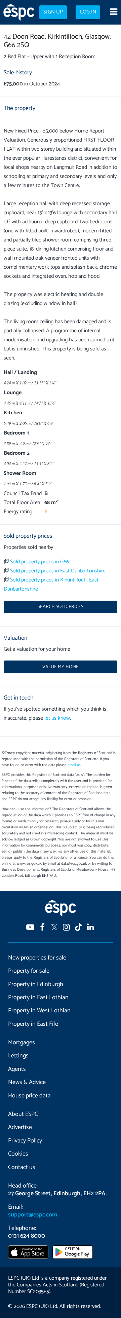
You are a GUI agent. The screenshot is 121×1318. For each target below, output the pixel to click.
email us (74, 765)
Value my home (60, 667)
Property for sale (28, 971)
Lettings (18, 1056)
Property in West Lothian (39, 1011)
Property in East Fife (33, 1024)
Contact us (21, 1167)
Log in (88, 12)
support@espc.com (32, 1215)
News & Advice (27, 1082)
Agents (17, 1069)
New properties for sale (37, 958)
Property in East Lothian (38, 997)
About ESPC (23, 1114)
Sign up (53, 12)
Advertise (20, 1127)
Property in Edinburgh (35, 984)
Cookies (18, 1154)
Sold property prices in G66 (39, 561)
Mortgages (21, 1043)
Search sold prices (60, 607)
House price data (29, 1096)
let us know (57, 718)
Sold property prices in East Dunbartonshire (58, 570)
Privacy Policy (25, 1141)
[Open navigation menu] (113, 12)
